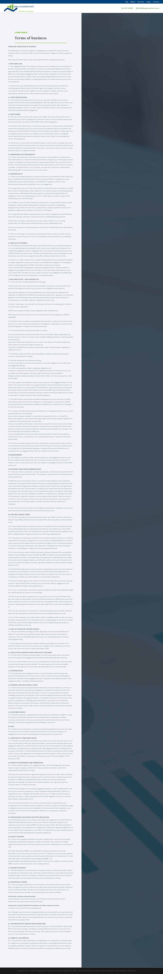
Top (126, 2)
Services (141, 2)
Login (148, 2)
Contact (156, 2)
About (133, 2)
